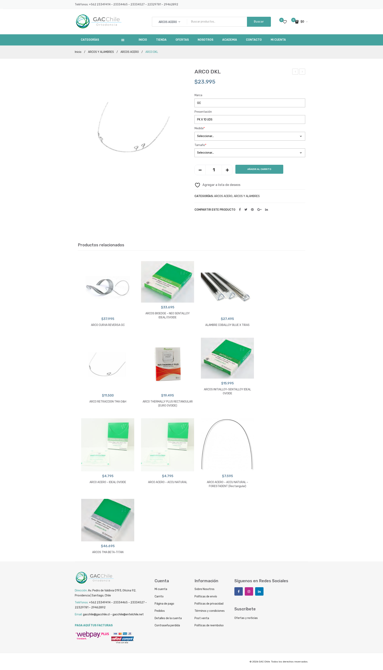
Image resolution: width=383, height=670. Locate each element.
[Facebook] (240, 210)
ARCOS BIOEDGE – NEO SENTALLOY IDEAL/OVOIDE (167, 315)
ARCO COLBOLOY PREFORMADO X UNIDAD (295, 72)
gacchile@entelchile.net (128, 614)
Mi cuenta (161, 589)
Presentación (203, 111)
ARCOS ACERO (129, 52)
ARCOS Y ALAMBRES (101, 52)
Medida (199, 128)
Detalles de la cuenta (168, 618)
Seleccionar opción (107, 310)
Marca (198, 95)
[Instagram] (249, 591)
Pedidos (160, 611)
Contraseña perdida (167, 625)
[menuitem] (143, 40)
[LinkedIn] (266, 210)
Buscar (259, 21)
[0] (285, 22)
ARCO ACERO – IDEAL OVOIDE (108, 482)
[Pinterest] (252, 210)
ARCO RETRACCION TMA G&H (107, 401)
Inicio (78, 52)
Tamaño (200, 145)
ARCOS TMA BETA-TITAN (107, 552)
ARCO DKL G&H (302, 72)
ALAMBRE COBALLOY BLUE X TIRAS (227, 325)
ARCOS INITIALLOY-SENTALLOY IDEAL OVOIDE (227, 391)
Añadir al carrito (259, 169)
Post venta (201, 618)
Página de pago (164, 603)
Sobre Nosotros (204, 589)
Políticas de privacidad (208, 603)
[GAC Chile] (99, 21)
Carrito (159, 596)
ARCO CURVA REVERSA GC (108, 325)
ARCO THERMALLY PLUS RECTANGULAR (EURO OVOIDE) (168, 403)
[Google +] (259, 210)
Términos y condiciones (209, 611)
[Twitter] (245, 210)
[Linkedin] (259, 591)
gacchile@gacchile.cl (96, 614)
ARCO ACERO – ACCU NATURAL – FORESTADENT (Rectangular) (227, 484)
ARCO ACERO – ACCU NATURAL (167, 482)
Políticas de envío (205, 596)
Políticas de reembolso (209, 625)
